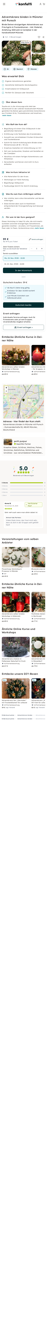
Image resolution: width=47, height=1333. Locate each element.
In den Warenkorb (23, 270)
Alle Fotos (25, 42)
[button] (23, 400)
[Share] (43, 37)
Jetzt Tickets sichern (11, 247)
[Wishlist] (39, 37)
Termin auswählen (10, 253)
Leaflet (40, 417)
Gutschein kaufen (23, 305)
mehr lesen (6, 115)
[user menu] (40, 4)
